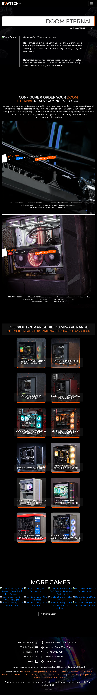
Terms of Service (25, 642)
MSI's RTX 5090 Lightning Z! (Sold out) (39, 672)
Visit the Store (26, 647)
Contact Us (28, 652)
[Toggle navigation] (91, 3)
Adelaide (52, 667)
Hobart (81, 667)
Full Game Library (48, 614)
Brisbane (62, 667)
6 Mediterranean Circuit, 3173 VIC (61, 642)
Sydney (43, 667)
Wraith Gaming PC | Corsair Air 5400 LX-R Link (44, 675)
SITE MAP (48, 690)
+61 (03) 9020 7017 (54, 652)
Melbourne (33, 667)
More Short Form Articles (54, 677)
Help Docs (28, 657)
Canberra (72, 667)
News (30, 661)
